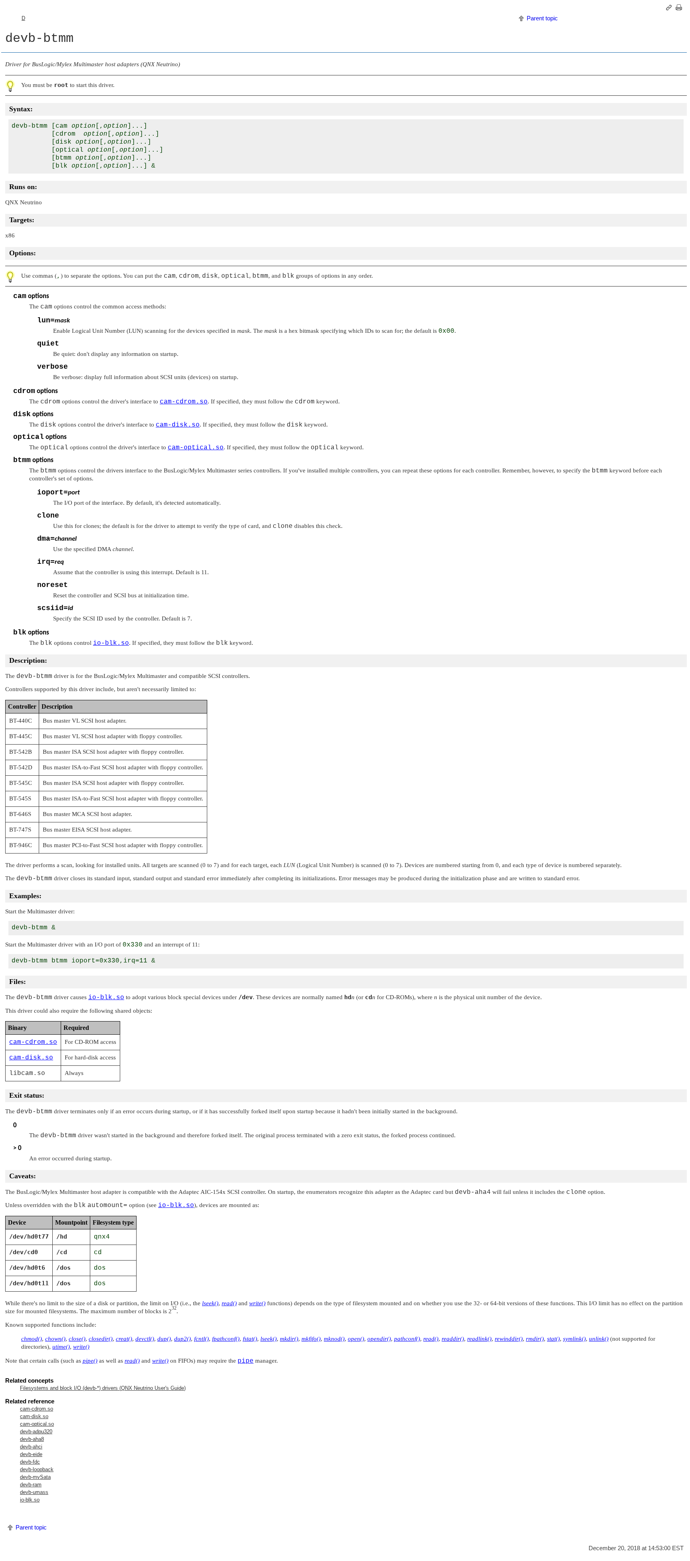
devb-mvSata (35, 1477)
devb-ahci (31, 1447)
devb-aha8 (32, 1439)
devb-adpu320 (36, 1432)
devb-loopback (37, 1469)
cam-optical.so (37, 1424)
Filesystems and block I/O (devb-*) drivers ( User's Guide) (103, 1388)
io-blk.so (30, 1500)
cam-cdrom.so (36, 1409)
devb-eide (31, 1454)
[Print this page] (680, 7)
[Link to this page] (670, 7)
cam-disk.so (34, 1416)
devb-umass (34, 1492)
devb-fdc (30, 1462)
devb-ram (31, 1485)
